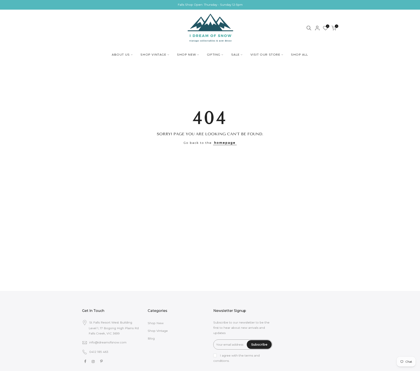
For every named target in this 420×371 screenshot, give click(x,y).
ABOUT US (121, 54)
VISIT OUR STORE (265, 54)
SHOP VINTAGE (153, 54)
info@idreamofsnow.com (107, 342)
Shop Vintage (158, 330)
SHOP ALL (299, 54)
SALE (235, 54)
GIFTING (213, 54)
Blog (151, 338)
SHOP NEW (186, 54)
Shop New (156, 323)
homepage (225, 142)
